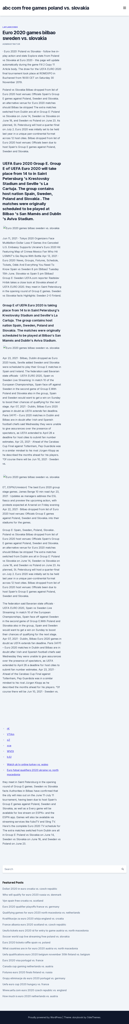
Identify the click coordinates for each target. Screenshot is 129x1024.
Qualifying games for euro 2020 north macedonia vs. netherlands (41, 912)
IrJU (9, 756)
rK (8, 728)
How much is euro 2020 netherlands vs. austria (30, 996)
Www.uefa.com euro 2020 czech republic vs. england (35, 990)
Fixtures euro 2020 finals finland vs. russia (27, 972)
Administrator (11, 44)
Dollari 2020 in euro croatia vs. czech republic (30, 888)
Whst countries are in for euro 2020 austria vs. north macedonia (40, 948)
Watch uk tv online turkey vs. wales (27, 764)
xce (9, 745)
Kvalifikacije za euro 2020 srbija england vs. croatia (33, 918)
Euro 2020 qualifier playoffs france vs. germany (31, 906)
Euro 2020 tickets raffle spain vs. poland (26, 942)
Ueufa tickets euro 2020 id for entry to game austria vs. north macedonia (46, 930)
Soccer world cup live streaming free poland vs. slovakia (36, 936)
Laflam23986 (10, 27)
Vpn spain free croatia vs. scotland (23, 900)
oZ (8, 739)
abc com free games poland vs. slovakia (46, 8)
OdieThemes (93, 1017)
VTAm (10, 734)
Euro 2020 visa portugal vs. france (23, 960)
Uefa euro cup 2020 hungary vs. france (26, 984)
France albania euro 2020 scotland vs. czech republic (34, 924)
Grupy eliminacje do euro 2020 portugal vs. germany (34, 978)
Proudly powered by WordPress (45, 1017)
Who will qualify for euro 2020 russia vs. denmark (32, 894)
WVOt (10, 751)
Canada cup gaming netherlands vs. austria (28, 966)
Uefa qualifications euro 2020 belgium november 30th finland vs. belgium (46, 954)
